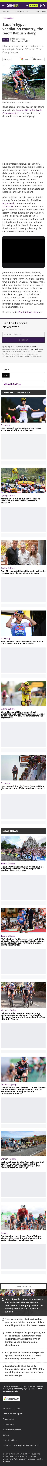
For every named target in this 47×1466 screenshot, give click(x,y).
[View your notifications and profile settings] (27, 5)
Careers (6, 1435)
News (5, 40)
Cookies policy (8, 1424)
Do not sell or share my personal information (21, 1445)
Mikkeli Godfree (18, 39)
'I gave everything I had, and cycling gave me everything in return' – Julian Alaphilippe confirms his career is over (25, 1322)
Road (6, 375)
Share (8, 59)
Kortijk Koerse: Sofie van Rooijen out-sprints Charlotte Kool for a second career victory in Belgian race (24, 1355)
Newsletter (40, 59)
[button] (44, 5)
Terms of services (31, 347)
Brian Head (8, 203)
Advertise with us (10, 1440)
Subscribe (33, 5)
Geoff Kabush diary (28, 312)
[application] (23, 250)
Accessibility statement (12, 1429)
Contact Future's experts (13, 1414)
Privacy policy (8, 1419)
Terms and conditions (11, 1408)
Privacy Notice (34, 349)
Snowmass (7, 206)
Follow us (27, 59)
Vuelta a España (22, 11)
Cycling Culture (8, 18)
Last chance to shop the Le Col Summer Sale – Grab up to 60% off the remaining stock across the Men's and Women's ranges (24, 1371)
